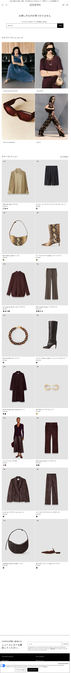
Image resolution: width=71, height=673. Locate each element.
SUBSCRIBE (65, 644)
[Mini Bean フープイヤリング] (51, 386)
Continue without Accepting (63, 663)
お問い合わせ (5, 660)
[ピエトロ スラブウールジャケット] (18, 489)
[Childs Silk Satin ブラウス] (18, 181)
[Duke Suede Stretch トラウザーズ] (51, 437)
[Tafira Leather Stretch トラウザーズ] (51, 283)
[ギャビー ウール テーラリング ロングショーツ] (51, 181)
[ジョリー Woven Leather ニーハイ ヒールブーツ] (51, 335)
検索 (60, 25)
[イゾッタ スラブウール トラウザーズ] (51, 489)
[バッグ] (67, 5)
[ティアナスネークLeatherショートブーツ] (51, 232)
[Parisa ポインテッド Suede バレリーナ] (51, 540)
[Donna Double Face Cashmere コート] (18, 386)
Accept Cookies (32, 669)
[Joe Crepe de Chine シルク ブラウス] (18, 283)
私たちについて (40, 660)
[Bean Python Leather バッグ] (18, 232)
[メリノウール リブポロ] (18, 437)
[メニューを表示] (2, 5)
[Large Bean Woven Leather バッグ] (18, 540)
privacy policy (52, 648)
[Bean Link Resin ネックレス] (18, 335)
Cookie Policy (45, 666)
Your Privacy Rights (20, 669)
